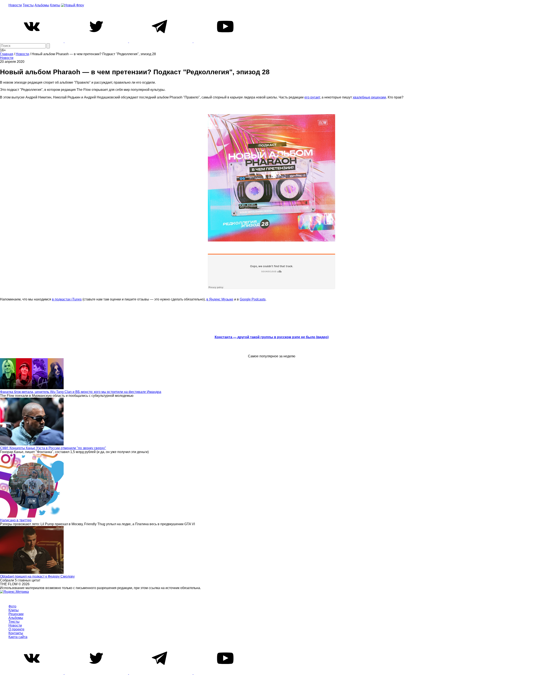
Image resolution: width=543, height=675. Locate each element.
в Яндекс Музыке (219, 299)
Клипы (55, 5)
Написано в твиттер (15, 520)
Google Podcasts (253, 299)
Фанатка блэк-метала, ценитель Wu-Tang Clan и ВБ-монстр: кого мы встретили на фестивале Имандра (80, 392)
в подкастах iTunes (67, 299)
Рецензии (16, 614)
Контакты (15, 633)
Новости (15, 5)
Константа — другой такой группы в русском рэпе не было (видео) (272, 337)
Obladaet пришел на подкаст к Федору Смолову (37, 576)
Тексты (28, 5)
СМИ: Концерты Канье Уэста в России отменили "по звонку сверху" (53, 448)
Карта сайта (17, 637)
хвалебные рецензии (369, 97)
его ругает (312, 97)
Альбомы (42, 5)
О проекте (16, 629)
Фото (12, 606)
